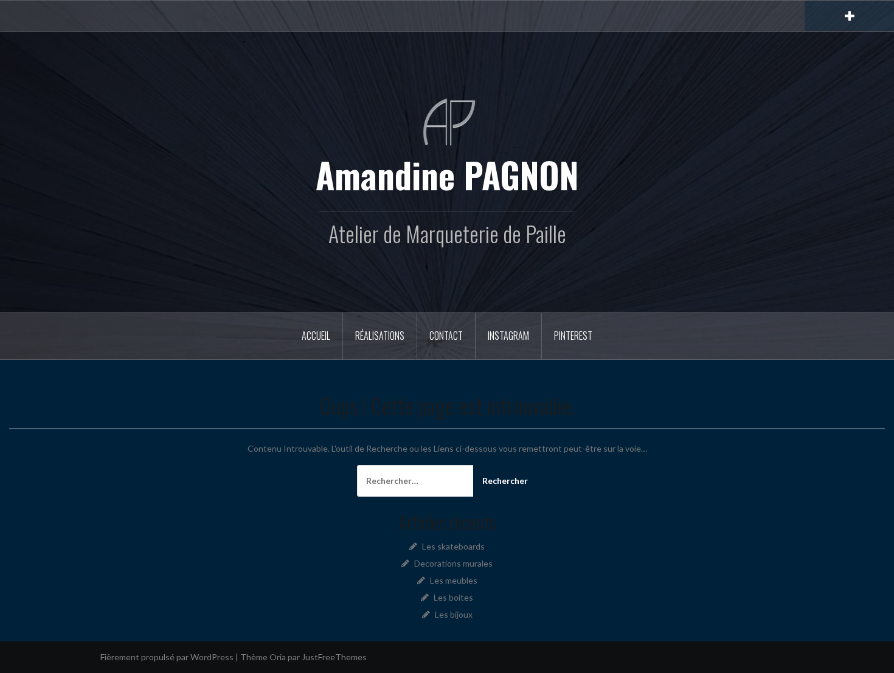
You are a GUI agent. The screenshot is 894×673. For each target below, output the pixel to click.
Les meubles (453, 580)
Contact (446, 335)
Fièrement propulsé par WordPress (167, 657)
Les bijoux (454, 614)
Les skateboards (453, 546)
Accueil (316, 335)
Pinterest (573, 335)
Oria (277, 657)
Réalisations (379, 335)
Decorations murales (453, 563)
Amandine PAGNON (447, 174)
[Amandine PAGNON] (447, 121)
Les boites (453, 597)
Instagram (508, 335)
